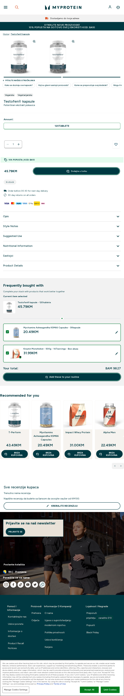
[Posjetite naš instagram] (6, 585)
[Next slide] (123, 436)
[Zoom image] (34, 41)
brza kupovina (17, 454)
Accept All (89, 690)
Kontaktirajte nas (17, 616)
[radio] (62, 126)
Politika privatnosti (55, 632)
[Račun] (110, 7)
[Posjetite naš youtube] (28, 585)
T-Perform (14, 432)
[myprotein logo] (63, 7)
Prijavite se (15, 531)
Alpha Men (109, 432)
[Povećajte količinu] (18, 144)
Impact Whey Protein (77, 432)
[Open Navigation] (5, 7)
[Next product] (121, 466)
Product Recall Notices (16, 645)
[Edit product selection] (116, 332)
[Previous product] (115, 466)
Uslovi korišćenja (54, 639)
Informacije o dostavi (15, 633)
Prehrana (36, 613)
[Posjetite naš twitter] (35, 585)
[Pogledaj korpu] (118, 7)
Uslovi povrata (15, 624)
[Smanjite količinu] (7, 144)
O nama (49, 613)
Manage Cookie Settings (16, 690)
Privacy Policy (43, 684)
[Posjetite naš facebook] (13, 585)
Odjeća (35, 620)
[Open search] (17, 7)
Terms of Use (60, 684)
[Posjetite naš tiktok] (21, 585)
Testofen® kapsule (20, 34)
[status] (13, 144)
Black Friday (92, 632)
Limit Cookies (110, 690)
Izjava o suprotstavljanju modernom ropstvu (58, 622)
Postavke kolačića (14, 564)
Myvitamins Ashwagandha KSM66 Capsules (46, 436)
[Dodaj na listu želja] (116, 144)
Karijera (48, 647)
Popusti (90, 625)
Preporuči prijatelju (99, 615)
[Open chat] (42, 585)
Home (6, 34)
